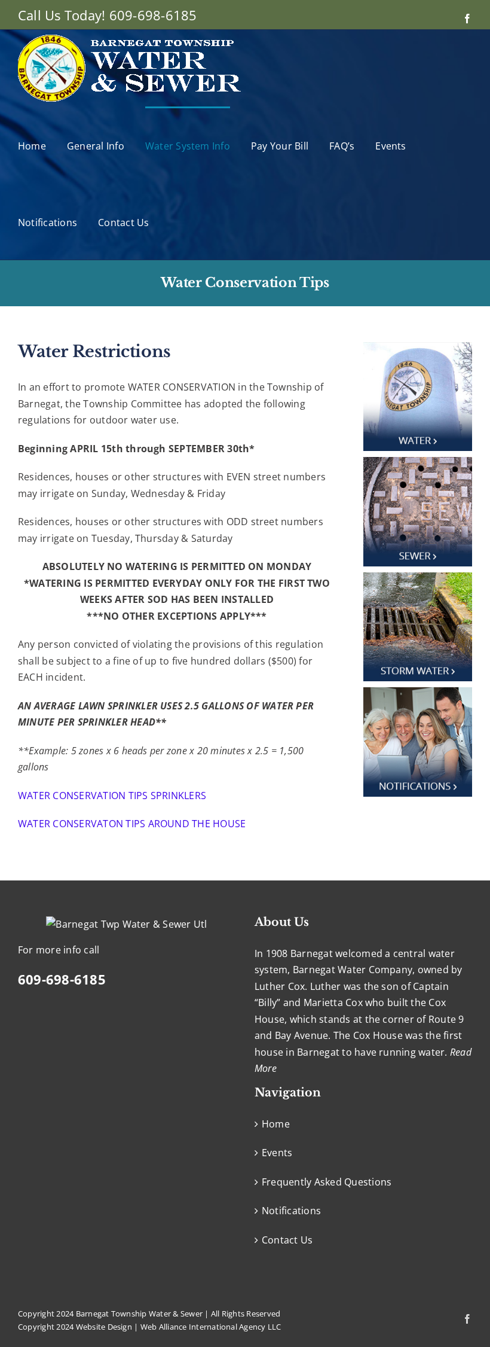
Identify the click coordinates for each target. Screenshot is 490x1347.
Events (277, 1152)
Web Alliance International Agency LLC (210, 1326)
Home (276, 1123)
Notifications (291, 1210)
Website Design (104, 1326)
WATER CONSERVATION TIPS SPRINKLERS (112, 795)
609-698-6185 (153, 15)
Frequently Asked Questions (326, 1181)
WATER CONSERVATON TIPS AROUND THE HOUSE (132, 823)
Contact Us (287, 1240)
